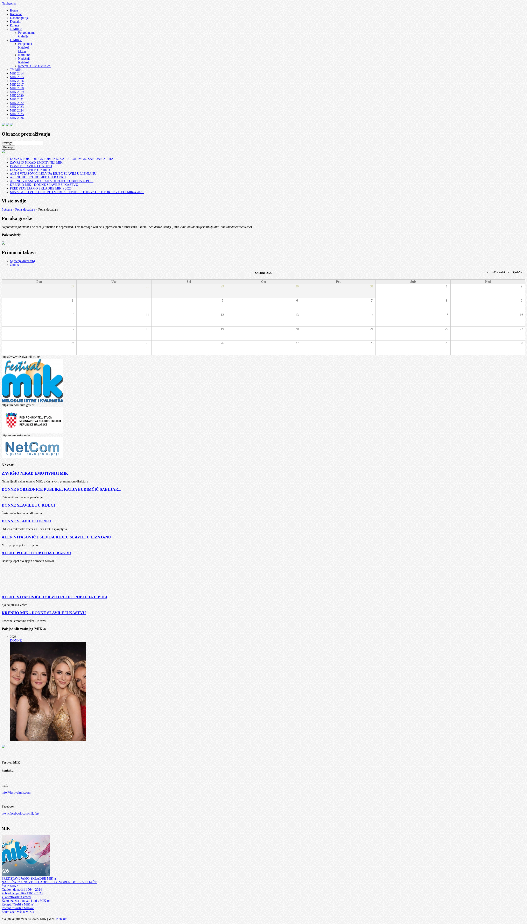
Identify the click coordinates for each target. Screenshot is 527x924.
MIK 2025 (17, 114)
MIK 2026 (17, 118)
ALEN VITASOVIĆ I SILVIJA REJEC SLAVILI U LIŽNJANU (53, 173)
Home (14, 10)
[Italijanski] (11, 125)
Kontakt (15, 21)
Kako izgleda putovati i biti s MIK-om (26, 900)
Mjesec (22, 261)
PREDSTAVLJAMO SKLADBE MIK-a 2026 (40, 188)
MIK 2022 (17, 103)
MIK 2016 (17, 81)
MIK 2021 (17, 99)
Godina (15, 264)
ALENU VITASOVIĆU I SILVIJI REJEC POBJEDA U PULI (51, 181)
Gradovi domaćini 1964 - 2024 (22, 889)
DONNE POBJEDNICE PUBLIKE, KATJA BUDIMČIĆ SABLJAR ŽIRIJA (61, 158)
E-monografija (19, 18)
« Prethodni (498, 272)
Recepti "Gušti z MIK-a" (34, 66)
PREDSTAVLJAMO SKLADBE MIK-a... (30, 878)
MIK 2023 (17, 106)
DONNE (16, 640)
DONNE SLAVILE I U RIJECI (31, 166)
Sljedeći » (517, 272)
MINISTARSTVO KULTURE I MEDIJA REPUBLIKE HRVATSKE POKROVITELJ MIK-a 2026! (77, 192)
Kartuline (24, 55)
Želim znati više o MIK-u (18, 912)
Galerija (23, 36)
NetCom (61, 919)
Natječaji (24, 58)
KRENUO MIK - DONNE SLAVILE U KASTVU (44, 184)
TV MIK (16, 69)
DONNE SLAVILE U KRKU (30, 170)
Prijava (14, 25)
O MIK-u (16, 29)
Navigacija (9, 3)
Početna (7, 209)
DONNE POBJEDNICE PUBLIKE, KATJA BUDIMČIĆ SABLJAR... (61, 489)
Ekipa (22, 51)
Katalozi (23, 47)
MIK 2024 (17, 110)
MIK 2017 (17, 84)
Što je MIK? (10, 886)
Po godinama (26, 32)
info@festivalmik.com (16, 792)
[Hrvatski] (3, 125)
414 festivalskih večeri (16, 897)
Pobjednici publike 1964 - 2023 (22, 893)
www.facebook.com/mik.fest (20, 813)
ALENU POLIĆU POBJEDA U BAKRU (38, 177)
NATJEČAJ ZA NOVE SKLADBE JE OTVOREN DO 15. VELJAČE (49, 882)
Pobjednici (25, 43)
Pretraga (7, 143)
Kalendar (16, 14)
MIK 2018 (17, 88)
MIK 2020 (17, 95)
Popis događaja (25, 209)
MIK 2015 (17, 77)
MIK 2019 (17, 92)
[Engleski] (7, 125)
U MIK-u (16, 40)
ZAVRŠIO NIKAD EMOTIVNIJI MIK (36, 162)
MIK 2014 (17, 73)
